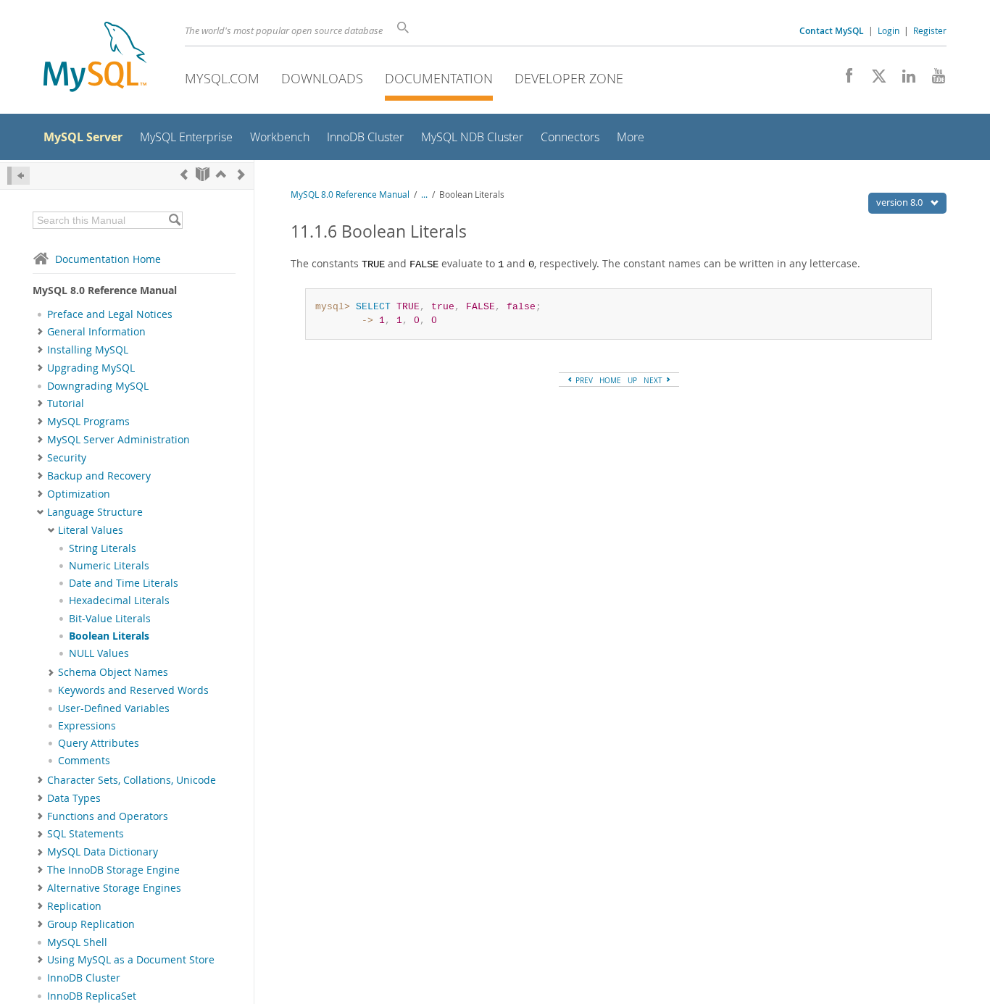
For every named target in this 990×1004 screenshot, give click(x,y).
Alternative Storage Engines (114, 888)
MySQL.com (222, 78)
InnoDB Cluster (83, 977)
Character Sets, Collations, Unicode (131, 780)
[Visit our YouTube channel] (933, 80)
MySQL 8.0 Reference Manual (350, 194)
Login (888, 30)
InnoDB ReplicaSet (91, 996)
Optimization (78, 494)
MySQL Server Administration (118, 439)
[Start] (202, 174)
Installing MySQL (87, 349)
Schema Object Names (113, 672)
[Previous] (184, 174)
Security (66, 457)
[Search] (174, 220)
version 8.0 (900, 202)
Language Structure (95, 512)
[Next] (241, 174)
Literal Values (90, 530)
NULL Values (99, 653)
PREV (583, 380)
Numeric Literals (109, 565)
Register (930, 30)
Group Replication (91, 924)
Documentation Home (108, 259)
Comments (84, 760)
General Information (96, 331)
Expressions (87, 725)
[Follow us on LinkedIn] (903, 80)
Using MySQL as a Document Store (131, 959)
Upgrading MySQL (91, 368)
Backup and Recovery (99, 475)
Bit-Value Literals (110, 618)
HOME (610, 380)
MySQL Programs (88, 421)
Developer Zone (569, 78)
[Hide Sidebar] (18, 176)
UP (632, 380)
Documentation (439, 78)
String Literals (102, 548)
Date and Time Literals (123, 583)
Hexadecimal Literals (119, 600)
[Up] (221, 174)
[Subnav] (40, 332)
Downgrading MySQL (98, 386)
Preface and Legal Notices (109, 314)
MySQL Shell (77, 942)
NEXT (654, 380)
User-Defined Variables (114, 708)
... (424, 194)
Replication (74, 906)
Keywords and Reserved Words (133, 690)
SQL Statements (85, 833)
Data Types (74, 798)
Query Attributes (98, 743)
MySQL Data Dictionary (102, 851)
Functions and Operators (107, 816)
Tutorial (65, 403)
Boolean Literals (109, 636)
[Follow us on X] (873, 80)
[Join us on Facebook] (844, 80)
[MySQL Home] (95, 58)
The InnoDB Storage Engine (113, 870)
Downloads (322, 78)
